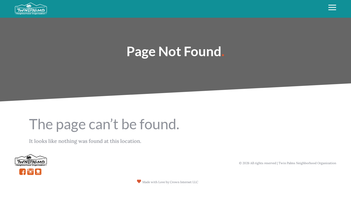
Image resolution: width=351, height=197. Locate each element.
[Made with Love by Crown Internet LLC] (139, 181)
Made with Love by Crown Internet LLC (170, 182)
